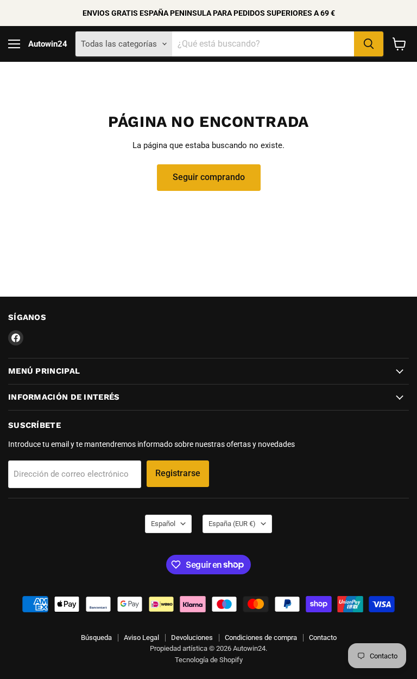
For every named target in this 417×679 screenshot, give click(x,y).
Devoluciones (192, 637)
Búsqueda (96, 637)
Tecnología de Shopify (209, 660)
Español (163, 524)
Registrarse (177, 473)
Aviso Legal (141, 637)
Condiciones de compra (261, 637)
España (232, 524)
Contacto (323, 637)
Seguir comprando (209, 177)
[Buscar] (368, 43)
